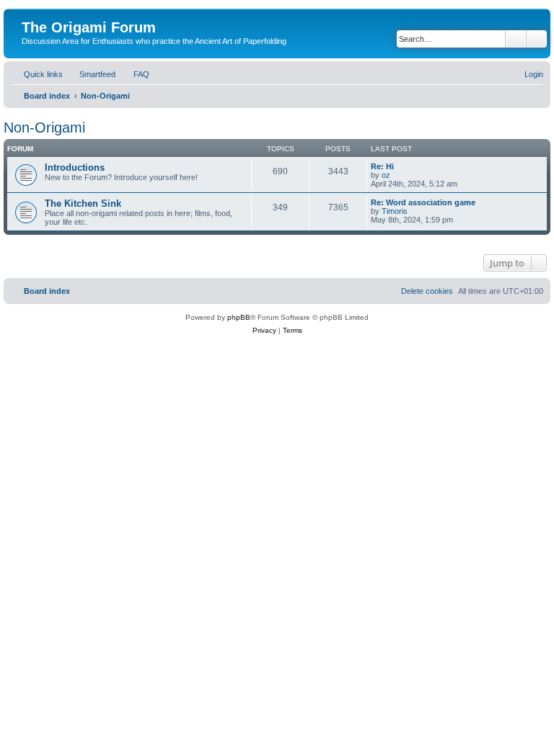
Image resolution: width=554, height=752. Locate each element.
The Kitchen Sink (83, 203)
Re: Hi (382, 166)
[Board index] (30, 12)
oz (386, 175)
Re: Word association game (423, 202)
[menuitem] (90, 74)
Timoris (395, 211)
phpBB (238, 317)
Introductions (75, 167)
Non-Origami (44, 127)
